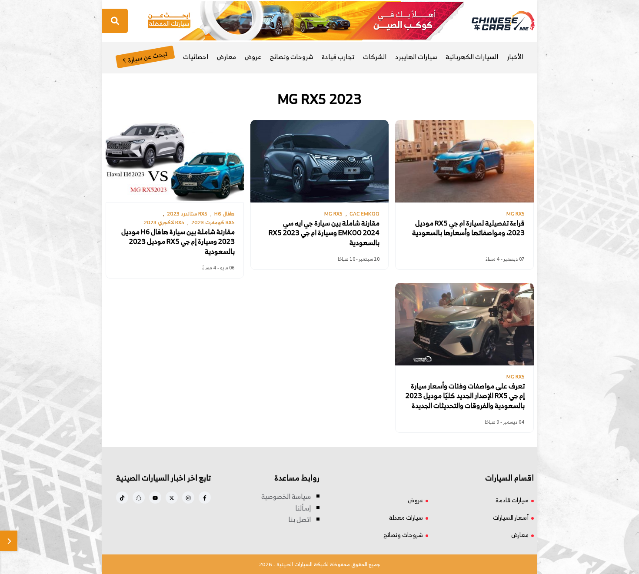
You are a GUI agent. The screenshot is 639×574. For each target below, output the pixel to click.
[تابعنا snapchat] (139, 497)
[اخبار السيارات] (495, 21)
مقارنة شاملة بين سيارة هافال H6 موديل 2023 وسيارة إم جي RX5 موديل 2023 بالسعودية (178, 241)
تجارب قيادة (338, 56)
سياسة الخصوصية (286, 496)
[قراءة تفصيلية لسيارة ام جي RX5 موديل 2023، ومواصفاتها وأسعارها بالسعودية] (464, 161)
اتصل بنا (299, 519)
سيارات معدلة (406, 517)
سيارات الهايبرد (416, 56)
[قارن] (8, 541)
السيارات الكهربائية (472, 56)
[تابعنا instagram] (188, 497)
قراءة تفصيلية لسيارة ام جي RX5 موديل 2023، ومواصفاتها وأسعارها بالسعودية (468, 228)
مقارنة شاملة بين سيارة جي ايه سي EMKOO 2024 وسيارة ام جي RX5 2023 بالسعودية (324, 233)
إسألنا (303, 508)
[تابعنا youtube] (155, 497)
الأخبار (515, 56)
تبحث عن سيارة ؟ (145, 56)
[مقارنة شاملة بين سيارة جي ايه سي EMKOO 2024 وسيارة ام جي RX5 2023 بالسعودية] (319, 161)
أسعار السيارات (511, 517)
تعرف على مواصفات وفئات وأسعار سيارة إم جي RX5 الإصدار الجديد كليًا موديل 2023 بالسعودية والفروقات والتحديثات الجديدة (465, 395)
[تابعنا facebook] (205, 497)
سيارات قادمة (512, 499)
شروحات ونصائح (291, 56)
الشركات (374, 56)
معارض (226, 56)
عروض (253, 56)
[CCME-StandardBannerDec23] (306, 20)
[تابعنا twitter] (172, 497)
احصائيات (195, 56)
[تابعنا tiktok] (122, 497)
